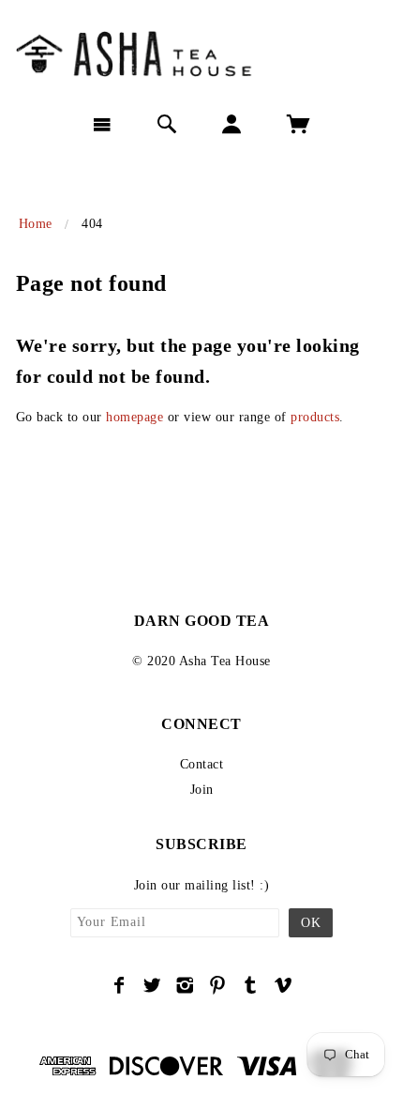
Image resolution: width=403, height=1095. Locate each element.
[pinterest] (218, 985)
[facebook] (119, 985)
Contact (202, 764)
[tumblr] (251, 985)
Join (202, 790)
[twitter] (152, 985)
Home (35, 224)
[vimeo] (283, 985)
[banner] (201, 52)
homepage (134, 417)
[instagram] (185, 985)
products (315, 417)
